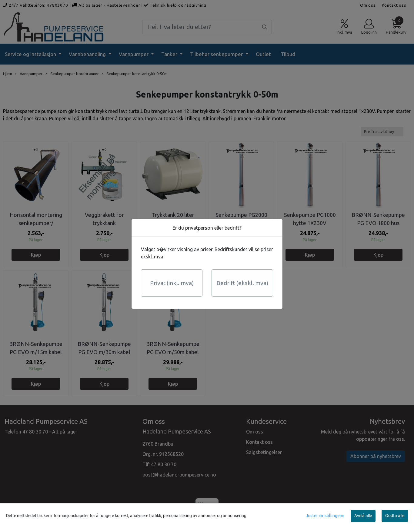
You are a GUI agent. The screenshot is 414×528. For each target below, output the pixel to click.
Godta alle (394, 515)
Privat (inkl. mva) (172, 283)
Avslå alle (363, 515)
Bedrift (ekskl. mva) (242, 283)
